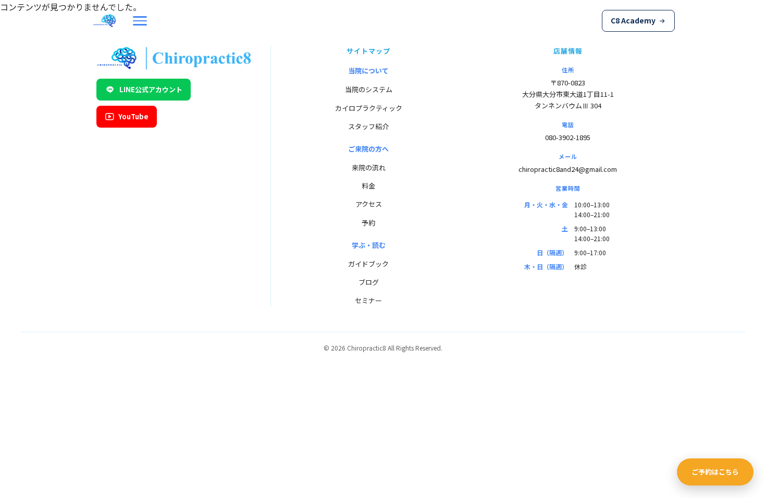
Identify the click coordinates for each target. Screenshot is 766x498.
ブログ (369, 282)
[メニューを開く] (140, 21)
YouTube (133, 116)
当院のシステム (368, 89)
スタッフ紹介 (368, 126)
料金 (368, 186)
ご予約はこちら (715, 472)
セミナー (368, 300)
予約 (368, 223)
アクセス (368, 204)
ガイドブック (368, 264)
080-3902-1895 (567, 137)
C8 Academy (633, 20)
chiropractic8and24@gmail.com (567, 169)
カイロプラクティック (368, 108)
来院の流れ (369, 167)
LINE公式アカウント (150, 89)
